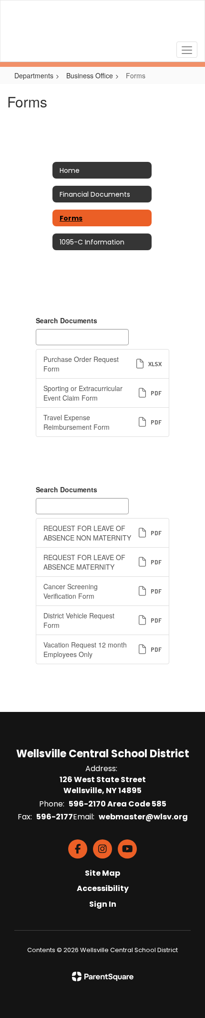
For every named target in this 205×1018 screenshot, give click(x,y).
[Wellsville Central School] (103, 24)
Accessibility (103, 888)
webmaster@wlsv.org (143, 816)
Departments (33, 75)
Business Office (89, 75)
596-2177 (54, 816)
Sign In (102, 904)
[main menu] (186, 50)
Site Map (102, 873)
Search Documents (66, 320)
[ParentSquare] (103, 976)
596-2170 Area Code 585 (117, 803)
